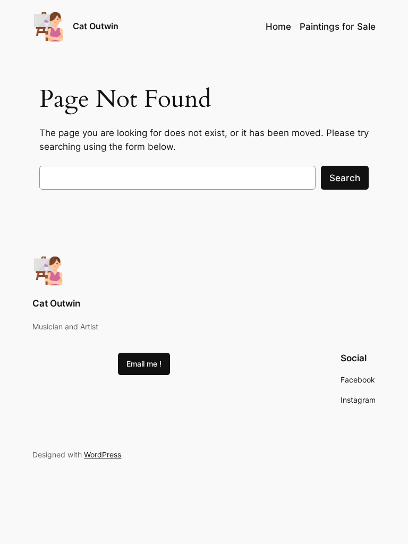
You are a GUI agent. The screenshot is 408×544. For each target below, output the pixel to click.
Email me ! (144, 363)
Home (278, 26)
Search (344, 178)
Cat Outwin (95, 26)
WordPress (102, 454)
